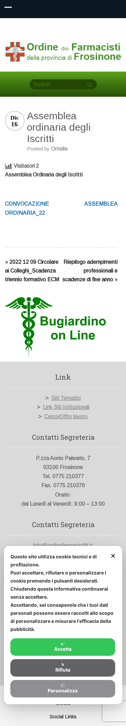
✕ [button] (113, 555)
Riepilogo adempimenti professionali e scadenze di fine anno (90, 270)
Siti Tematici (66, 398)
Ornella (59, 149)
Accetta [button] (63, 649)
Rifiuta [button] (62, 670)
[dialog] (63, 625)
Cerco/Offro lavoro (66, 416)
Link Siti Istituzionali (66, 407)
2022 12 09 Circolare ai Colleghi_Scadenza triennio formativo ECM (32, 270)
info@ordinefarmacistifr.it (63, 545)
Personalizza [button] (63, 690)
